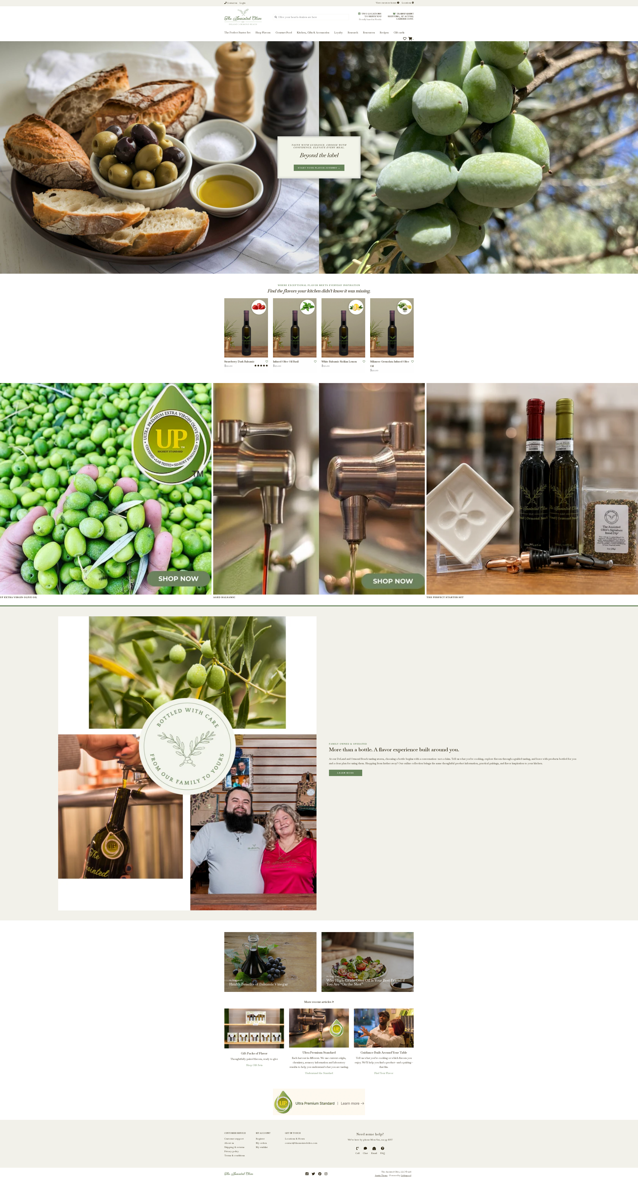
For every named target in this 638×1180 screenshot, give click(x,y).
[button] (13, 13)
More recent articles (317, 1002)
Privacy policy (231, 1151)
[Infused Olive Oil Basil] (295, 327)
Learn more (345, 773)
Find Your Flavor (383, 1073)
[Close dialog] (635, 3)
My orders (261, 1142)
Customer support (234, 1138)
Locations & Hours (295, 1138)
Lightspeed (406, 1175)
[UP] (319, 1102)
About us (229, 1142)
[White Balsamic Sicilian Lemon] (343, 327)
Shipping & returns (234, 1147)
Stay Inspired (319, 36)
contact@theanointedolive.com (301, 1142)
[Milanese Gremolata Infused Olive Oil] (392, 327)
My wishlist (262, 1147)
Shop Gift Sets (254, 1065)
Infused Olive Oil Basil (286, 361)
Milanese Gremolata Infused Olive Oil (389, 364)
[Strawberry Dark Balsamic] (246, 327)
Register (260, 1138)
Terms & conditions (234, 1155)
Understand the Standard (319, 1073)
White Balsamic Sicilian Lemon (339, 361)
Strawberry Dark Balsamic (239, 361)
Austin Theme (381, 1175)
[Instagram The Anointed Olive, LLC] (326, 1174)
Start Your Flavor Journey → (319, 168)
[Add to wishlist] (267, 361)
